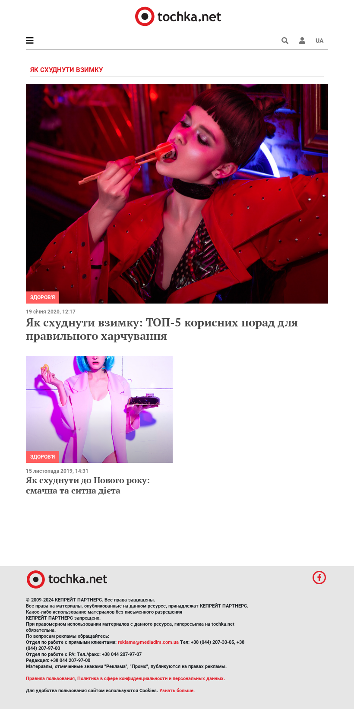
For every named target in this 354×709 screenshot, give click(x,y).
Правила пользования (50, 678)
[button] (302, 40)
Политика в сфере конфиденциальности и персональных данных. (151, 678)
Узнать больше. (177, 690)
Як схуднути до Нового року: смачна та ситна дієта (88, 485)
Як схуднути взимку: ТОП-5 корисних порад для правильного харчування (162, 329)
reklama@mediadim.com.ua (148, 642)
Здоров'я (42, 297)
